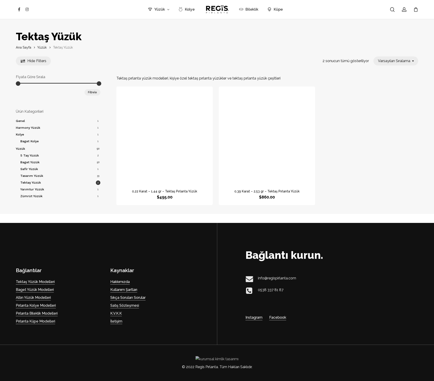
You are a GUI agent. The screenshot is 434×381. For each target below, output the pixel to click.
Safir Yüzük (29, 169)
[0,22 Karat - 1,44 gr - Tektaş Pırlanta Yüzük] (164, 134)
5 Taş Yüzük (29, 155)
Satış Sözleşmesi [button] (124, 305)
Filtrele (92, 92)
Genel (20, 121)
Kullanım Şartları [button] (123, 290)
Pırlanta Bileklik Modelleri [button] (37, 313)
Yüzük (42, 47)
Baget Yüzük (30, 162)
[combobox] (395, 60)
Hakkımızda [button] (120, 282)
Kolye (20, 134)
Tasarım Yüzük (31, 176)
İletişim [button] (116, 321)
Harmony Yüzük (28, 127)
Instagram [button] (253, 317)
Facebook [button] (277, 317)
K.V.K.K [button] (116, 313)
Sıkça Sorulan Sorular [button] (128, 297)
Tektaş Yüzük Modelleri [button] (35, 282)
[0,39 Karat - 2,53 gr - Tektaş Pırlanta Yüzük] (267, 134)
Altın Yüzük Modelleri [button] (33, 297)
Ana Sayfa (23, 47)
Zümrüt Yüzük (31, 196)
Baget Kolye (29, 141)
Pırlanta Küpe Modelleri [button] (35, 321)
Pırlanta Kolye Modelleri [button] (36, 305)
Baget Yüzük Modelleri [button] (35, 290)
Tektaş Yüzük (30, 182)
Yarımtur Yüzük (32, 189)
